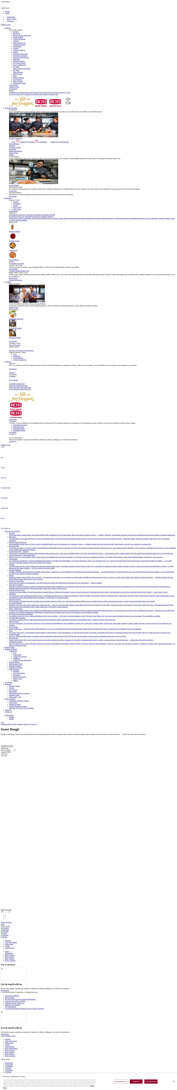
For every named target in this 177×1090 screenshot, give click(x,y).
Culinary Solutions (19, 50)
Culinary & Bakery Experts (18, 706)
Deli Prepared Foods (15, 664)
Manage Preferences (121, 1081)
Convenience (17, 655)
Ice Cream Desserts (19, 63)
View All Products (11, 942)
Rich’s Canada (9, 955)
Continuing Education (16, 319)
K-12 (14, 354)
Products (8, 28)
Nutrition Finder (14, 241)
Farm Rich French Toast (21, 57)
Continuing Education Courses (19, 701)
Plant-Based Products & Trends (19, 693)
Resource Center (14, 686)
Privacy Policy (9, 997)
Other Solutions (14, 144)
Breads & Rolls (18, 37)
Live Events (13, 341)
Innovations (13, 691)
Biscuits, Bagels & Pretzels (22, 35)
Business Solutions (11, 108)
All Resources (13, 211)
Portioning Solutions (15, 667)
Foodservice (13, 651)
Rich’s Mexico (9, 959)
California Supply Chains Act (14, 1003)
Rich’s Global (9, 957)
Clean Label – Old (15, 697)
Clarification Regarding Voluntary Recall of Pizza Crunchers (24, 1008)
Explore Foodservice (15, 138)
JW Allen (22, 67)
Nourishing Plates (19, 428)
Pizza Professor (14, 260)
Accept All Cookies (150, 1081)
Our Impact (12, 432)
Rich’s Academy (10, 699)
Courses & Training (15, 328)
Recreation (12, 149)
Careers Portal (9, 948)
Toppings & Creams (19, 83)
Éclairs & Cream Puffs (20, 54)
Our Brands (8, 682)
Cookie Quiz (13, 250)
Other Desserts (18, 81)
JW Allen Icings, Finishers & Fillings (84, 615)
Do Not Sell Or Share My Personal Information (20, 999)
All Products (13, 89)
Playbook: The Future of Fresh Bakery (21, 350)
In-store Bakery (14, 185)
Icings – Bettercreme (92, 610)
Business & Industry (15, 151)
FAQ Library (17, 207)
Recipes (11, 688)
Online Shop (11, 17)
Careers (7, 946)
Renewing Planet (18, 427)
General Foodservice (20, 360)
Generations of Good (20, 425)
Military (11, 155)
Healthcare (16, 356)
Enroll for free (13, 307)
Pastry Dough (17, 74)
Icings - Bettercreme (19, 65)
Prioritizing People (19, 430)
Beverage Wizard (14, 231)
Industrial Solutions (15, 666)
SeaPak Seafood (18, 78)
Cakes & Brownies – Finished (91, 552)
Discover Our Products (12, 531)
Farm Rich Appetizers (20, 56)
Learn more (12, 191)
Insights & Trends (14, 338)
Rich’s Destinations (9, 952)
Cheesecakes (17, 46)
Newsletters (17, 204)
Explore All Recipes (15, 280)
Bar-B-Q (16, 32)
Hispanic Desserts (19, 61)
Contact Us (10, 21)
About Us (8, 361)
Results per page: (6, 910)
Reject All (136, 1081)
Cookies (15, 48)
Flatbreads (16, 59)
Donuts (15, 52)
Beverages (16, 33)
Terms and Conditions (12, 996)
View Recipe (13, 269)
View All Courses (14, 345)
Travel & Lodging (15, 147)
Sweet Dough (17, 80)
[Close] (173, 1081)
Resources (8, 198)
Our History (13, 369)
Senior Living (13, 153)
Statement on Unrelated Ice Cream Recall (12, 1006)
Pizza (15, 76)
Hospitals (12, 146)
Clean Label (17, 209)
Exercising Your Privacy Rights (15, 1001)
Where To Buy (12, 19)
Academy (8, 282)
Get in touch (5, 990)
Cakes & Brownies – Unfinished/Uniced (86, 556)
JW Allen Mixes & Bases (62, 619)
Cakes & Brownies (19, 40)
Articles (15, 202)
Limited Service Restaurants (22, 660)
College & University (20, 656)
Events (15, 205)
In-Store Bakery (14, 662)
